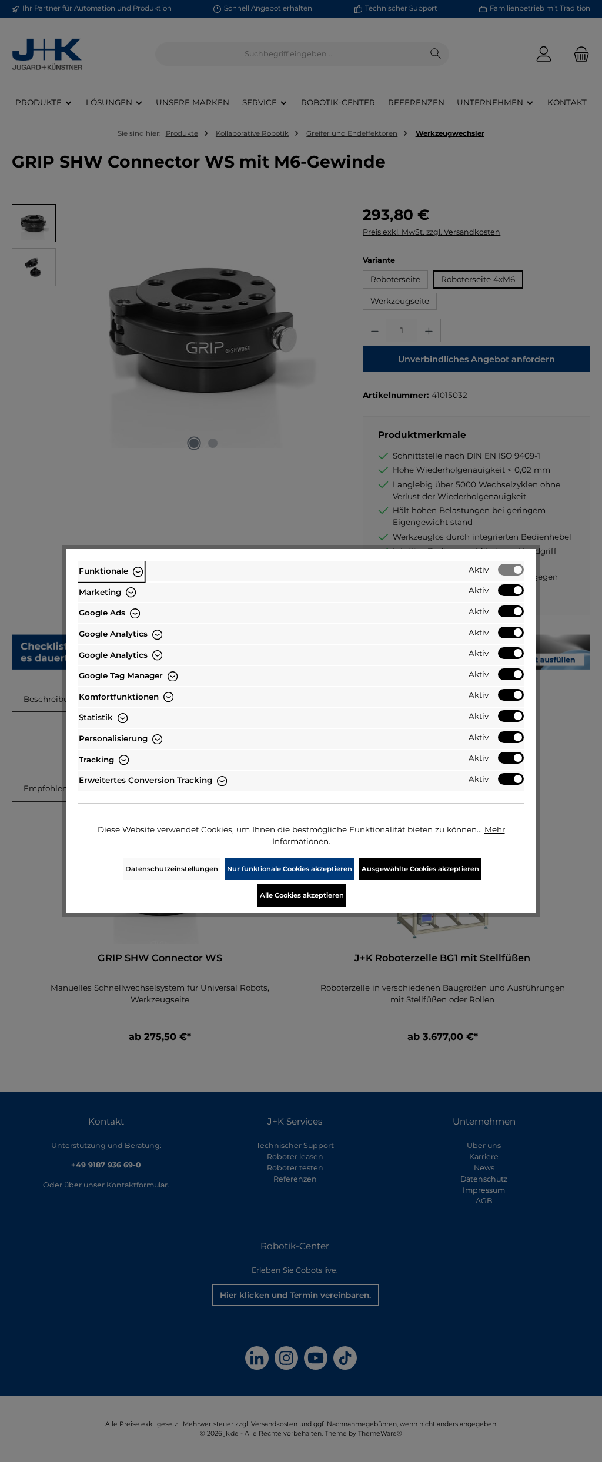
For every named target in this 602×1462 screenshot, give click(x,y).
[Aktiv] (511, 570)
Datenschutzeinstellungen (171, 869)
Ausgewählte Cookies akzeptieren (420, 869)
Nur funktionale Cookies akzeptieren (289, 869)
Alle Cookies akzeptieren (302, 895)
